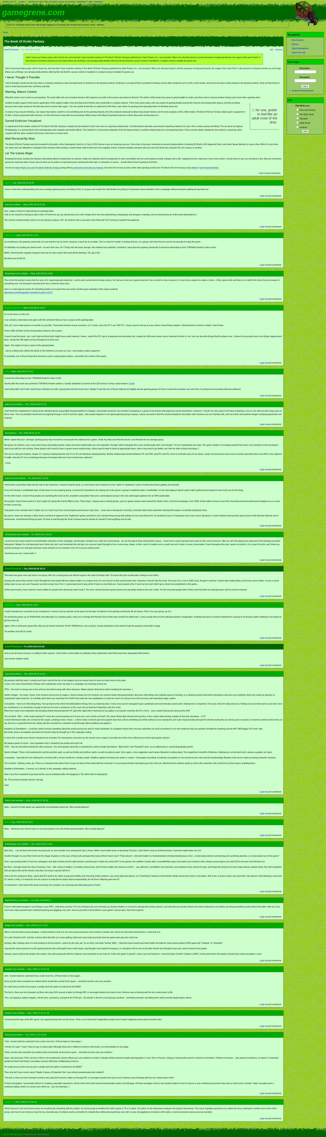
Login (261, 173)
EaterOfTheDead (11, 50)
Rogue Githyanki (12, 308)
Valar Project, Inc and (37, 168)
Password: (305, 77)
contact (22, 2)
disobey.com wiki (35, 2)
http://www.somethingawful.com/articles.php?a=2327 (28, 292)
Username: (305, 68)
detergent (98, 2)
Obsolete (303, 119)
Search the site (298, 52)
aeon (7, 183)
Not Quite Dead (306, 114)
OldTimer (9, 235)
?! (15, 2)
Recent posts (298, 40)
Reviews (279, 50)
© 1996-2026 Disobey (12, 1134)
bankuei (8, 1102)
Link (132, 383)
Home (5, 32)
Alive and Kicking (307, 110)
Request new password (303, 90)
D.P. (6, 371)
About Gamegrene (300, 48)
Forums (295, 44)
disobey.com (8, 2)
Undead (303, 127)
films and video (51, 2)
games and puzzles (67, 2)
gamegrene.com (33, 12)
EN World (192, 168)
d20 (271, 50)
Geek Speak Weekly (209, 168)
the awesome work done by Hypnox (86, 168)
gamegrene (82, 2)
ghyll (90, 2)
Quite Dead (304, 123)
